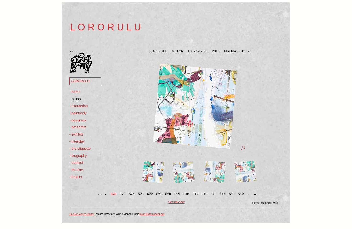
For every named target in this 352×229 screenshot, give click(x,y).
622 (150, 194)
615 (213, 194)
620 (168, 194)
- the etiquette (80, 148)
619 (177, 194)
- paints (75, 99)
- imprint (75, 177)
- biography (78, 156)
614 (223, 194)
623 (141, 194)
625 (122, 194)
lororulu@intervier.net (152, 213)
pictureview (176, 202)
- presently (77, 127)
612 (241, 194)
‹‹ (99, 194)
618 (186, 194)
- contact (76, 162)
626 (113, 194)
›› (255, 194)
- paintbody (78, 113)
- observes (77, 120)
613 (232, 194)
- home (74, 92)
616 (204, 194)
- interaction (78, 106)
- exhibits (76, 134)
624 (132, 194)
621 (159, 194)
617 (195, 194)
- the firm (76, 170)
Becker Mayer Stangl (81, 213)
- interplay (77, 141)
